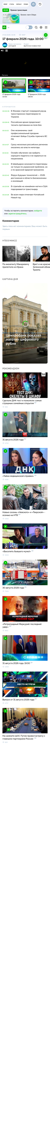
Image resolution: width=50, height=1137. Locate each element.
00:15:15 (5, 153)
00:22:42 (5, 175)
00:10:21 (5, 130)
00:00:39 (5, 111)
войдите (38, 211)
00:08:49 (5, 122)
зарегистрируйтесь (17, 213)
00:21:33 (5, 164)
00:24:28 (5, 195)
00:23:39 (5, 186)
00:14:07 (5, 145)
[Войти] (41, 27)
